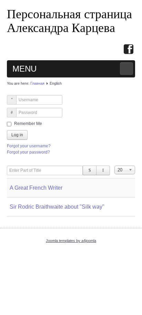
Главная (37, 83)
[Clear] (103, 170)
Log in (17, 135)
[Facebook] (128, 49)
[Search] (90, 170)
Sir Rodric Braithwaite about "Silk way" (57, 207)
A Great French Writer (36, 188)
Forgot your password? (28, 152)
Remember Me (28, 123)
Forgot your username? (29, 146)
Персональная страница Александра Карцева (69, 20)
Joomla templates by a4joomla (71, 241)
